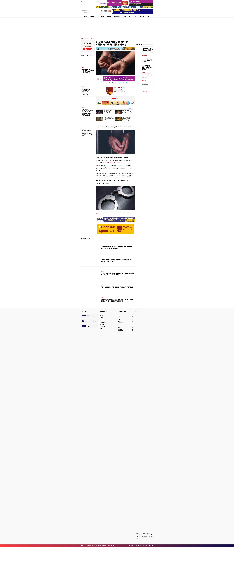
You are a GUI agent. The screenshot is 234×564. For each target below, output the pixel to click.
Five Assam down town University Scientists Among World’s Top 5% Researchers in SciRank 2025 (87, 133)
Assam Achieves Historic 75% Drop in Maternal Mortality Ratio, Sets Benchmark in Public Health (117, 300)
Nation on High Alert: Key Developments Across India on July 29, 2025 (147, 83)
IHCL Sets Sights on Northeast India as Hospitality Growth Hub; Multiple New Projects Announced (147, 67)
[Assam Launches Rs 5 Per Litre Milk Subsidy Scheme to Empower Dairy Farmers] (90, 260)
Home (82, 38)
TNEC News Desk (87, 46)
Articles (144, 47)
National (144, 80)
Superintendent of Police (111, 167)
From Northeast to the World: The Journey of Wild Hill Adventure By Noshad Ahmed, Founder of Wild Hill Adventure (147, 51)
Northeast (87, 38)
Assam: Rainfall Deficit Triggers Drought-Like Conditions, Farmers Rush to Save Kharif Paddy (117, 247)
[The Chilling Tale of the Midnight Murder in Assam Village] (90, 286)
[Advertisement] (117, 26)
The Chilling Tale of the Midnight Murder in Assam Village (117, 287)
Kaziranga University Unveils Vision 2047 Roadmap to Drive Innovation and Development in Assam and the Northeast (87, 91)
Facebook (132, 545)
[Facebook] (84, 49)
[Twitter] (89, 49)
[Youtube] (91, 49)
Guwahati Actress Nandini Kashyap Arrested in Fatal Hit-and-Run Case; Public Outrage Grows (147, 75)
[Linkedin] (120, 83)
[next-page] (139, 88)
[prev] (93, 315)
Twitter (146, 545)
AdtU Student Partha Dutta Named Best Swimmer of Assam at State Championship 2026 (88, 71)
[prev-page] (137, 88)
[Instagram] (87, 49)
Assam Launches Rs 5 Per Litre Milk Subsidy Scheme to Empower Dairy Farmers (116, 260)
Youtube (151, 545)
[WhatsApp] (118, 83)
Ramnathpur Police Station (112, 162)
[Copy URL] (129, 83)
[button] (85, 12)
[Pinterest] (115, 83)
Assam (92, 38)
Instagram (139, 545)
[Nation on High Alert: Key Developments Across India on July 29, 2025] (138, 82)
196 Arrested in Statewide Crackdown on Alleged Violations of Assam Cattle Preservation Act (117, 274)
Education (144, 55)
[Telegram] (126, 83)
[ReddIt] (123, 83)
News (83, 67)
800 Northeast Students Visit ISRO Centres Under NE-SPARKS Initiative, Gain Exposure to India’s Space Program (147, 59)
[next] (95, 315)
